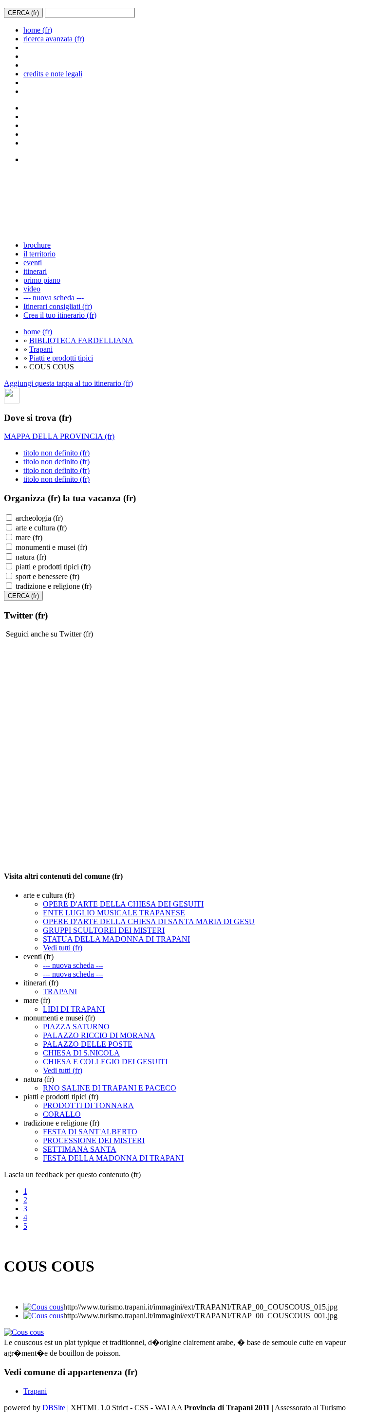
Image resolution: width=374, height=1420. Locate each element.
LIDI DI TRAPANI (74, 1009)
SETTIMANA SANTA (79, 1149)
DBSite (53, 1407)
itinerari (35, 271)
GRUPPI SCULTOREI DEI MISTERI (104, 930)
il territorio (39, 254)
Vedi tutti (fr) (62, 948)
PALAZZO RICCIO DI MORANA (99, 1035)
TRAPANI (60, 991)
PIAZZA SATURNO (76, 1026)
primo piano (41, 280)
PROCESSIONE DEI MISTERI (94, 1140)
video (31, 289)
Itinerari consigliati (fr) (57, 306)
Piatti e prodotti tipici (61, 358)
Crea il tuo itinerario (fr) (59, 315)
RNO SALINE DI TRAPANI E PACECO (109, 1088)
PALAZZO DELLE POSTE (87, 1044)
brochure (37, 245)
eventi (32, 262)
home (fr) (37, 30)
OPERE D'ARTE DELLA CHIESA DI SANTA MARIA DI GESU (149, 921)
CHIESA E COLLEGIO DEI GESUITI (105, 1061)
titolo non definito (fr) (56, 453)
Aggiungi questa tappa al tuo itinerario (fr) (68, 383)
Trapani (41, 349)
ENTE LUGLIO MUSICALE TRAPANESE (114, 913)
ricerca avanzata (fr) (53, 39)
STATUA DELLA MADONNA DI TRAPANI (116, 939)
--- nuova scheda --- (53, 297)
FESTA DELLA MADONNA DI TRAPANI (113, 1158)
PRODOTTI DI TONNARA (88, 1105)
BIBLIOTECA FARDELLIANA (81, 340)
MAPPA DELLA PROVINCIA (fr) (59, 436)
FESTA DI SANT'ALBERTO (90, 1132)
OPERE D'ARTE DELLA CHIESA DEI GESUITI (123, 904)
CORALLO (62, 1114)
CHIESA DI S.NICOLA (81, 1053)
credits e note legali (52, 74)
